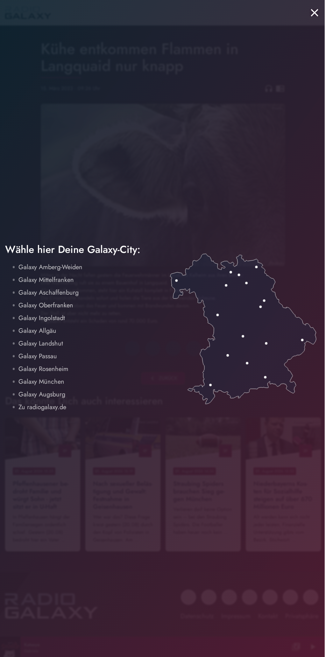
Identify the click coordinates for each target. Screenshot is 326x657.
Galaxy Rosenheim (43, 369)
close (314, 12)
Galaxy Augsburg (41, 394)
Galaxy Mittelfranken (46, 279)
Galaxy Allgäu (37, 330)
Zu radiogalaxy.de (42, 407)
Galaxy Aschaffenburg (48, 292)
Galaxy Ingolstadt (41, 318)
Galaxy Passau (37, 356)
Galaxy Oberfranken (45, 305)
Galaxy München (41, 381)
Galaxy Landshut (40, 343)
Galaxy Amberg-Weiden (50, 267)
